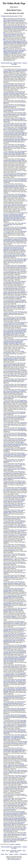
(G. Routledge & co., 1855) (14, 634)
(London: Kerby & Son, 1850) (15, 146)
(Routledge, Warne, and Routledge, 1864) (14, 511)
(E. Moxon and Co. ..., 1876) (14, 554)
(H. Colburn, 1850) (15, 839)
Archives (16, 854)
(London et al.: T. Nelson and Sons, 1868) (14, 823)
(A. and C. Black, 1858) (15, 776)
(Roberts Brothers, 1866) (14, 477)
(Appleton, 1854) (14, 582)
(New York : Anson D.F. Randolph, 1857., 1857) (15, 324)
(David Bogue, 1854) (15, 276)
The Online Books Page (14, 3)
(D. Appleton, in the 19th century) (14, 282)
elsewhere (18, 844)
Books (2, 854)
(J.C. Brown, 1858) (14, 119)
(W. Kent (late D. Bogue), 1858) (14, 370)
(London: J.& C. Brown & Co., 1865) (15, 114)
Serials (16, 851)
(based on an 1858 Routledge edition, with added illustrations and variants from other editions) (15, 26)
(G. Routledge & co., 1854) (15, 530)
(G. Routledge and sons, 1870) (14, 640)
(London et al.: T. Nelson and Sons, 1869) (15, 454)
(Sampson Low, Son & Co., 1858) (15, 742)
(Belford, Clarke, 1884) (15, 401)
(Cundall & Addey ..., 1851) (14, 710)
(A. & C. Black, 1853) (14, 525)
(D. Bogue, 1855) (15, 808)
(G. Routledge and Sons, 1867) (15, 725)
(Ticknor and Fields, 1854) (15, 434)
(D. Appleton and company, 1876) (14, 576)
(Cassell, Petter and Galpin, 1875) (14, 287)
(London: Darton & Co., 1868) (14, 174)
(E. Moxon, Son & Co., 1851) (14, 562)
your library (11, 844)
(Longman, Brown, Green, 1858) (14, 731)
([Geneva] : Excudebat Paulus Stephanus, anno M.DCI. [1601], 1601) (15, 341)
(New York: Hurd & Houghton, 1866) (15, 196)
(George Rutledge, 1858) (15, 787)
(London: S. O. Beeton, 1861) (14, 20)
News (6, 854)
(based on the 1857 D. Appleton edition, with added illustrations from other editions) (15, 41)
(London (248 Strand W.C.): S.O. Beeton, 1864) (14, 93)
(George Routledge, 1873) (14, 224)
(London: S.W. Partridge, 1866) (14, 481)
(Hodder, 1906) (13, 352)
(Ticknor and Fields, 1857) (15, 312)
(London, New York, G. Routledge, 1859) (14, 603)
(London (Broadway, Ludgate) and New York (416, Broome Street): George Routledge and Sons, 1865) (15, 239)
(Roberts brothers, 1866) (14, 468)
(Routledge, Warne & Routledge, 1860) (14, 818)
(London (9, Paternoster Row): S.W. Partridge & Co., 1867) (15, 489)
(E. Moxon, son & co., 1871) (14, 545)
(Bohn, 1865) (15, 444)
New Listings (13, 850)
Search (7, 850)
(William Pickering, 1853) (14, 646)
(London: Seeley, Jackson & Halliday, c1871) (14, 364)
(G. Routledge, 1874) (14, 109)
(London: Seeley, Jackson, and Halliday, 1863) (15, 152)
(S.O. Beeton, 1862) (15, 75)
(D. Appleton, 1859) (14, 464)
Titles (24, 850)
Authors (19, 850)
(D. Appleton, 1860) (14, 159)
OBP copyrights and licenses (13, 859)
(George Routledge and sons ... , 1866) (15, 558)
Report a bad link (17, 62)
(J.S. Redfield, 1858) (14, 674)
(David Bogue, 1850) (15, 271)
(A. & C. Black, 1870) (15, 139)
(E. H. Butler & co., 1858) (13, 756)
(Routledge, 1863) (14, 460)
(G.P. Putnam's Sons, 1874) (14, 228)
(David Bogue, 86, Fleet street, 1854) (14, 300)
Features (11, 854)
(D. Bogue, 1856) (15, 658)
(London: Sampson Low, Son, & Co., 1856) (14, 834)
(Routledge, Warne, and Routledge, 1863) (15, 70)
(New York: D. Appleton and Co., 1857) (14, 34)
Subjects (12, 851)
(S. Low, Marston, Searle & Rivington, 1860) (14, 255)
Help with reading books (6, 62)
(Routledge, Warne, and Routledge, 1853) (15, 689)
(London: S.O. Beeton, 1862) (14, 85)
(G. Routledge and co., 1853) (14, 681)
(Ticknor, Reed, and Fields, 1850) (15, 266)
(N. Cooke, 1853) (14, 296)
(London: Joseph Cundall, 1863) (15, 781)
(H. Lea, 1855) (15, 331)
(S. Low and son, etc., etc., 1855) (14, 534)
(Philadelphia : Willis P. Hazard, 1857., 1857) (14, 306)
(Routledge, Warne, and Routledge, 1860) (14, 596)
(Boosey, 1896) (15, 765)
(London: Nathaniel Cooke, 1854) (15, 417)
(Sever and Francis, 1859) (14, 721)
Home (3, 850)
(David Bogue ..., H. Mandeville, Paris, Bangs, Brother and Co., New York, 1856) (15, 736)
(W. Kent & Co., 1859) (14, 439)
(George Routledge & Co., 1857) (14, 716)
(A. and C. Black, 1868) (15, 133)
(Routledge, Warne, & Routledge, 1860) (13, 590)
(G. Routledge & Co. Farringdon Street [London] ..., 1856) (15, 248)
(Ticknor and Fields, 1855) (13, 549)
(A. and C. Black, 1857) (15, 423)
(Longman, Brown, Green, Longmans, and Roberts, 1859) (15, 292)
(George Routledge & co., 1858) (15, 813)
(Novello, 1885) (14, 496)
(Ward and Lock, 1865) (14, 412)
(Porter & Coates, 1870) (15, 385)
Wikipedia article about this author (9, 16)
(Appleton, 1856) (14, 652)
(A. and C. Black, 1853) (15, 374)
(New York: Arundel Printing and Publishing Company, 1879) (14, 186)
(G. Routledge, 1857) (14, 629)
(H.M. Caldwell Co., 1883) (15, 259)
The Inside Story (23, 854)
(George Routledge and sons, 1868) (15, 804)
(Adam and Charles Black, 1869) (15, 379)
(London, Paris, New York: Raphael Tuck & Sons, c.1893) (14, 358)
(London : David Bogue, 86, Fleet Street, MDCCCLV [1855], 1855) (15, 216)
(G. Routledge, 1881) (15, 128)
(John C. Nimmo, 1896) (14, 521)
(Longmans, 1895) (14, 517)
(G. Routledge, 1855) (14, 696)
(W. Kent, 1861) (15, 180)
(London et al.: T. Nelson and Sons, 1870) (14, 829)
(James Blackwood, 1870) (15, 429)
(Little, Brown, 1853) (15, 391)
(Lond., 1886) (14, 501)
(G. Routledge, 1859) (14, 472)
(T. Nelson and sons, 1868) (15, 771)
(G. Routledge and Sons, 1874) (14, 105)
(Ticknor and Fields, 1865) (14, 318)
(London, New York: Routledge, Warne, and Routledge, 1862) (14, 750)
